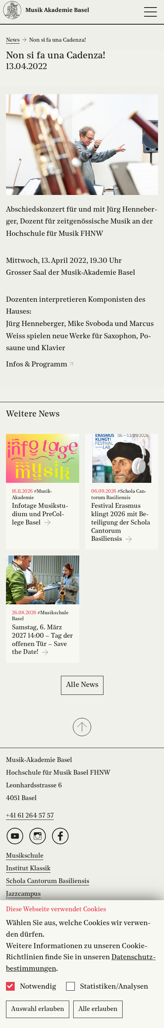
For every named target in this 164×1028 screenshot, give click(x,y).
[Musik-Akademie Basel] (46, 12)
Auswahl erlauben (37, 1009)
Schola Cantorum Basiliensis (47, 881)
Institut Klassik (28, 869)
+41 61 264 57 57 (30, 816)
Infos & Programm (37, 364)
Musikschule (24, 856)
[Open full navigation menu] (150, 11)
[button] (82, 728)
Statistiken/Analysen (114, 986)
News (13, 40)
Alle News (82, 685)
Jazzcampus (23, 894)
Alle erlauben (97, 1009)
